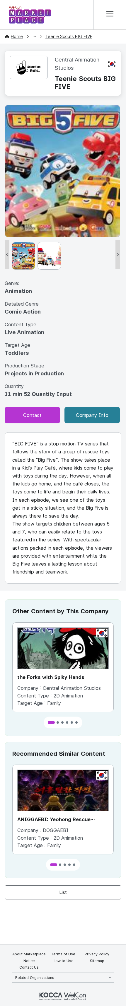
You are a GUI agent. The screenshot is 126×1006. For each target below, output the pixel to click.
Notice (29, 961)
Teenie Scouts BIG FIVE (68, 36)
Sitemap (97, 961)
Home (17, 36)
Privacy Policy (97, 954)
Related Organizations (34, 977)
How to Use (63, 961)
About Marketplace (29, 954)
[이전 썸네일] (7, 254)
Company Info (92, 415)
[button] (51, 722)
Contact (32, 415)
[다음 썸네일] (117, 254)
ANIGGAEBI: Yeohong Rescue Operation (54, 819)
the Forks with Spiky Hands (50, 677)
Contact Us (29, 967)
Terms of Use (63, 954)
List (63, 892)
